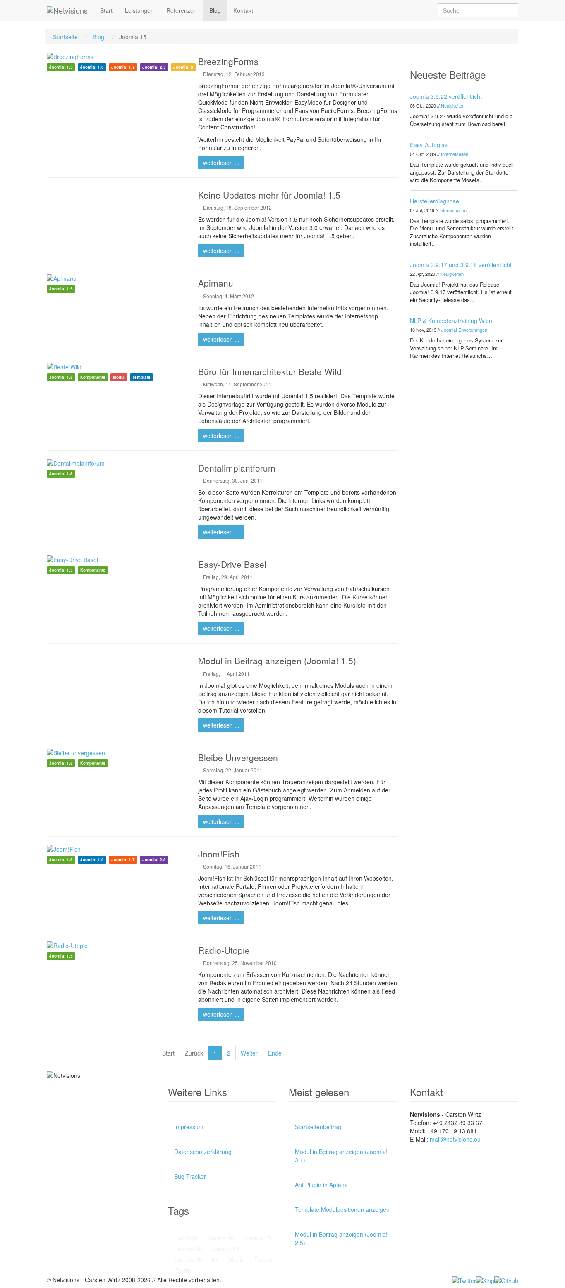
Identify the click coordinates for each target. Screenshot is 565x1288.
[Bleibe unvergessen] (116, 753)
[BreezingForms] (116, 57)
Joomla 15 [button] (256, 1238)
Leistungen (139, 10)
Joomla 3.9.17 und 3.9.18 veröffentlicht (461, 265)
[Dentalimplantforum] (116, 463)
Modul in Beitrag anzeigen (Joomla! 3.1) (341, 1155)
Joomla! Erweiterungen (464, 329)
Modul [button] (235, 1259)
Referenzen (181, 10)
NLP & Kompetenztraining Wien (451, 320)
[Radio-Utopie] (116, 945)
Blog (215, 10)
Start (106, 10)
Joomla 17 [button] (224, 1249)
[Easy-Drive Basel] (116, 559)
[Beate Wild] (116, 367)
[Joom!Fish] (116, 849)
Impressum (188, 1127)
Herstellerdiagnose (434, 201)
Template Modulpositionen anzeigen (342, 1209)
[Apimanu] (116, 278)
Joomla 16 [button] (187, 1249)
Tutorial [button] (262, 1259)
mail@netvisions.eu (455, 1139)
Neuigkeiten (452, 105)
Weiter (249, 1053)
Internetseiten (454, 154)
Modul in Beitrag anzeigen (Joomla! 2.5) (341, 1238)
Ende (275, 1053)
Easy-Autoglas (429, 145)
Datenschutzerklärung (203, 1151)
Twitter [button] (182, 1270)
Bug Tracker (190, 1176)
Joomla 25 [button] (187, 1259)
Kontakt (243, 10)
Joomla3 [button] (185, 1238)
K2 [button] (214, 1259)
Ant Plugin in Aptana (321, 1184)
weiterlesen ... (221, 162)
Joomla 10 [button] (219, 1238)
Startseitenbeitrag (318, 1127)
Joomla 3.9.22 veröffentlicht (446, 96)
